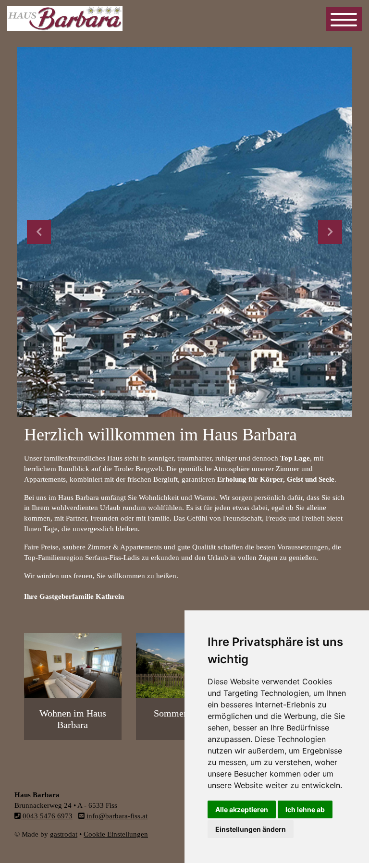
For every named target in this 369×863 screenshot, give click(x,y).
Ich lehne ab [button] (305, 809)
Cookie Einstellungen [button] (116, 834)
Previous (39, 232)
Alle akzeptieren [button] (241, 809)
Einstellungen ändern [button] (250, 829)
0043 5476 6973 (47, 816)
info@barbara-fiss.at (116, 816)
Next (330, 232)
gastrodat (63, 834)
